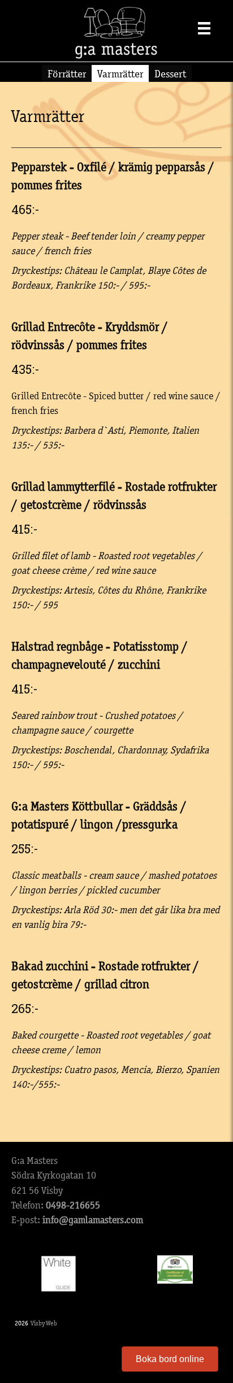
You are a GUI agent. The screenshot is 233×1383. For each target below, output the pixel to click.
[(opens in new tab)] (58, 1273)
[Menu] (204, 28)
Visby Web (44, 1323)
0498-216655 (73, 1205)
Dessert (170, 74)
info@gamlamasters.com (92, 1219)
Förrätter (67, 74)
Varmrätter (120, 74)
